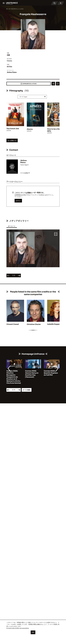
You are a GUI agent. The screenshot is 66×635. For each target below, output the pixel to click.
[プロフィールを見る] (60, 3)
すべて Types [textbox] (23, 97)
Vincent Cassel (12, 324)
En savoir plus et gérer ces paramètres (17, 628)
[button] (55, 234)
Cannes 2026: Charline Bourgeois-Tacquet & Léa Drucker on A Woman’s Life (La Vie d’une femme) (13, 377)
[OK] (33, 632)
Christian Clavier (34, 324)
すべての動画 (26, 390)
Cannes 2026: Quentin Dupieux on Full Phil (51, 373)
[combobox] (32, 97)
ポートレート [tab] (11, 226)
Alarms (30, 129)
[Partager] (53, 83)
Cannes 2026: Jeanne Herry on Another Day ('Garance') (31, 374)
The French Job (12, 129)
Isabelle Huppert (54, 324)
